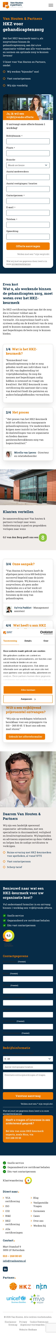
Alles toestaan (28, 690)
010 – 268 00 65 (12, 1256)
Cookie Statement (39, 1321)
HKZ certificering (12, 1222)
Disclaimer (10, 1321)
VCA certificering (12, 1199)
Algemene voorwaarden (32, 1324)
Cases (36, 1215)
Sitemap (12, 1324)
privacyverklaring (21, 264)
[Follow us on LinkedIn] (5, 1269)
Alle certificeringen (14, 1231)
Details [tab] (28, 640)
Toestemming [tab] (10, 640)
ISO (7, 1206)
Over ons (38, 1220)
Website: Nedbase (28, 1329)
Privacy (23, 1321)
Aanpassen (26, 699)
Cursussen (39, 1210)
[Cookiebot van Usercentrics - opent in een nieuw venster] (40, 633)
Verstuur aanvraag (28, 1096)
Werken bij (39, 1225)
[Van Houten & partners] (13, 5)
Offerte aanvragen (28, 246)
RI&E (8, 1215)
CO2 (7, 1210)
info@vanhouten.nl (14, 1260)
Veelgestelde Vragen (40, 1204)
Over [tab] (46, 640)
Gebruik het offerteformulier (25, 736)
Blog (35, 1197)
